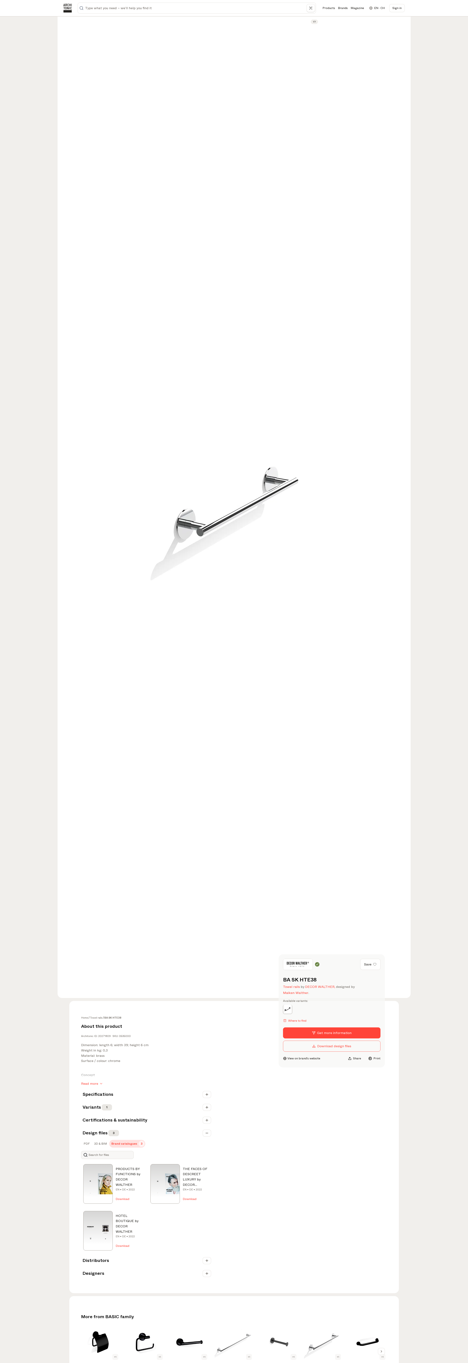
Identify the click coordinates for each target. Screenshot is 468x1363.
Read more (89, 1083)
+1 (115, 1357)
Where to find (297, 1020)
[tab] (86, 1144)
